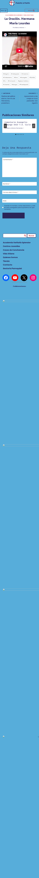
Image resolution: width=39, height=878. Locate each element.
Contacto (7, 265)
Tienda (6, 261)
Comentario (8, 160)
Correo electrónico (10, 192)
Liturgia (14, 84)
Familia (32, 77)
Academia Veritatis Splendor (17, 242)
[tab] (15, 134)
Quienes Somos (10, 257)
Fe (4, 81)
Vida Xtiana (8, 253)
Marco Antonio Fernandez (15, 128)
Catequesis (15, 74)
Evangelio (23, 77)
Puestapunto (23, 84)
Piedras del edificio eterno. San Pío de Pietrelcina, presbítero (8, 98)
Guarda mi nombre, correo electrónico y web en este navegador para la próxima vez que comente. (19, 207)
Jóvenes (6, 84)
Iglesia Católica (23, 81)
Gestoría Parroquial (12, 268)
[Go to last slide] (5, 126)
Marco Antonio (19, 27)
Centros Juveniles (11, 246)
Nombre (6, 184)
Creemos (24, 74)
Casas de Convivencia (13, 250)
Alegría (6, 74)
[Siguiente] (33, 126)
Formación (12, 81)
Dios (16, 77)
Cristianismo (7, 77)
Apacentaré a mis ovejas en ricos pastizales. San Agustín (31, 98)
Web (4, 201)
